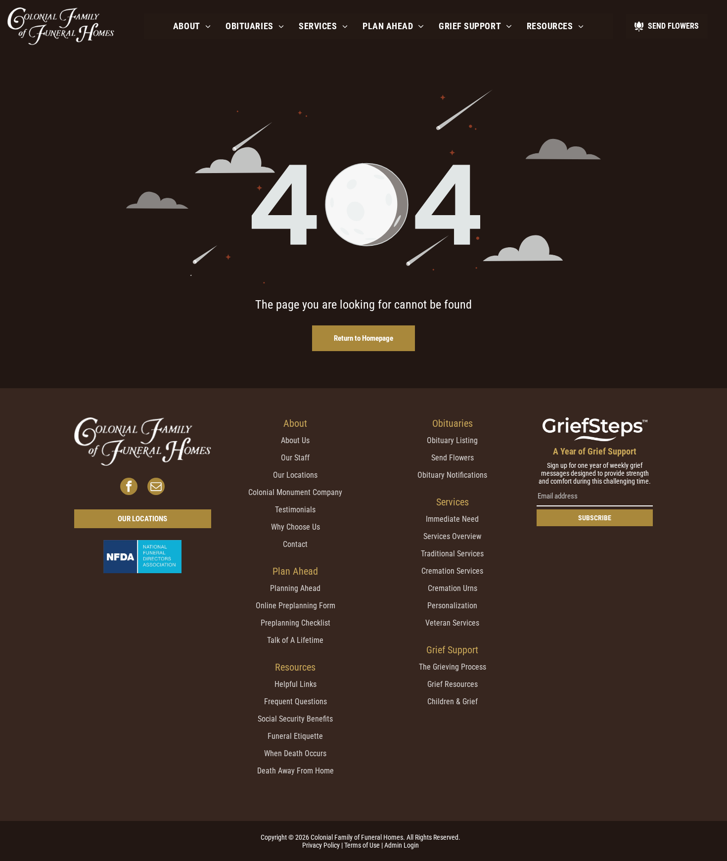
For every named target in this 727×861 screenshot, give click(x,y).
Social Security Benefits (295, 719)
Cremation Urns (452, 588)
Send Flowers (452, 457)
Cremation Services (452, 571)
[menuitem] (192, 26)
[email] (156, 488)
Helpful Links (295, 684)
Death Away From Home (295, 770)
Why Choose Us (295, 527)
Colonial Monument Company (295, 492)
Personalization (452, 605)
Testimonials (295, 509)
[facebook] (128, 488)
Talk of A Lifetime (295, 640)
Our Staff (295, 457)
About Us (295, 440)
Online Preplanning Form (295, 605)
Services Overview (452, 536)
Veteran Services (452, 623)
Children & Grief (452, 701)
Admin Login (401, 845)
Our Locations (295, 475)
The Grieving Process (452, 667)
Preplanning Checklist (295, 623)
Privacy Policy (321, 845)
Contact (295, 544)
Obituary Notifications (452, 475)
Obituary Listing (452, 440)
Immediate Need (452, 519)
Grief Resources (452, 684)
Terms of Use (362, 845)
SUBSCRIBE (594, 518)
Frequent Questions (295, 701)
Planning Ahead (295, 588)
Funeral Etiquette (295, 736)
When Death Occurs (295, 753)
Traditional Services (452, 553)
